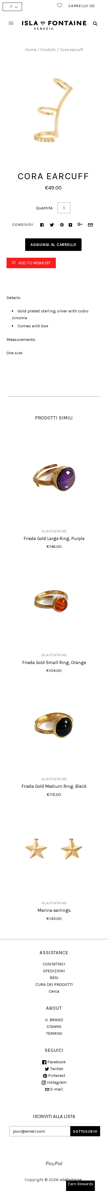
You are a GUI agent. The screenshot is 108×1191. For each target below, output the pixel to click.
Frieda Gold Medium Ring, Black (54, 786)
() (81, 5)
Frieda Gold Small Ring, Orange (54, 662)
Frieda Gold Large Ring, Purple (54, 538)
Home (30, 49)
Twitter (56, 1068)
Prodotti (48, 49)
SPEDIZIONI (54, 970)
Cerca (54, 991)
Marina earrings (54, 910)
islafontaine (54, 531)
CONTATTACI (54, 964)
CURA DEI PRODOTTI (54, 984)
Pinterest (56, 1075)
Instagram (56, 1082)
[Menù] (11, 23)
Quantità (44, 207)
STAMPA (54, 1026)
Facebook (56, 1061)
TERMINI (54, 1033)
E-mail (56, 1089)
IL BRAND (54, 1019)
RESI (54, 977)
